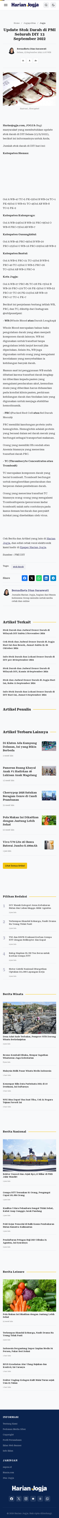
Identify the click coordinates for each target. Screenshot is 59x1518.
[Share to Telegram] (53, 578)
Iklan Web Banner (12, 1445)
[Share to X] (32, 578)
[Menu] (6, 5)
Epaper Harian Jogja (33, 547)
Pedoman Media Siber (14, 1429)
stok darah (18, 567)
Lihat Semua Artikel (15, 865)
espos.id (7, 1467)
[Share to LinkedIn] (46, 578)
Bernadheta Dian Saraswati (31, 49)
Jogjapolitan (29, 23)
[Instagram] (26, 1499)
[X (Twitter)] (19, 1499)
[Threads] (40, 1499)
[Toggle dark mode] (53, 5)
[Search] (46, 5)
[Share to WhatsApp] (39, 578)
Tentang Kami (10, 1424)
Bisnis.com (8, 1472)
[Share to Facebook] (24, 578)
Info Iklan (8, 1451)
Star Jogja (8, 1478)
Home (17, 23)
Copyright (8, 1434)
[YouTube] (33, 1499)
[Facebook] (11, 1499)
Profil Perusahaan (12, 1440)
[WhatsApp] (47, 1499)
